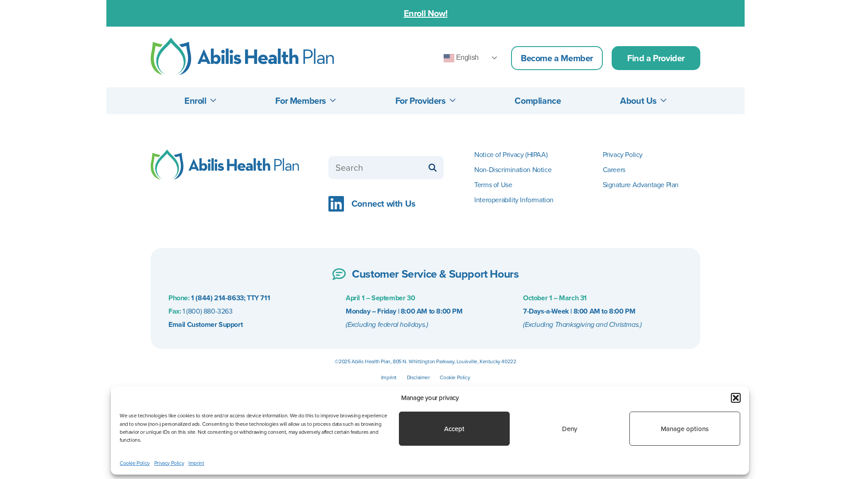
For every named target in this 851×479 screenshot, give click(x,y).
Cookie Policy (455, 377)
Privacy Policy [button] (169, 463)
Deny (569, 429)
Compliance (538, 100)
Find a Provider (656, 58)
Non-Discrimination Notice (512, 170)
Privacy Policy (623, 154)
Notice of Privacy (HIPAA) (510, 154)
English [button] (466, 57)
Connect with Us (381, 203)
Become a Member (557, 58)
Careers (614, 170)
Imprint (389, 377)
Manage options (685, 429)
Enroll (195, 100)
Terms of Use (493, 185)
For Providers (420, 100)
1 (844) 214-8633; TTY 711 (230, 298)
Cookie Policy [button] (135, 463)
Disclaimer (418, 377)
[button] (735, 397)
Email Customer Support (205, 324)
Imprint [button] (196, 463)
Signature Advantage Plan (641, 185)
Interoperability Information (514, 200)
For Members (300, 100)
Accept (454, 429)
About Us (638, 100)
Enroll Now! (426, 13)
